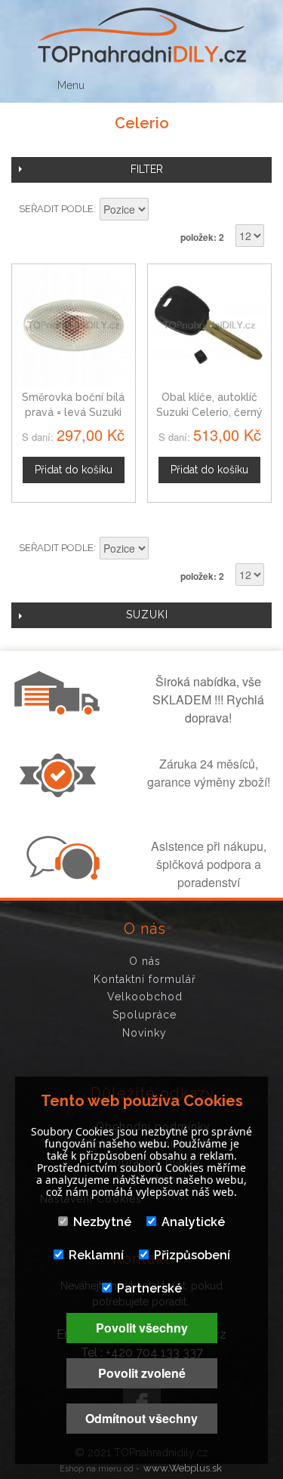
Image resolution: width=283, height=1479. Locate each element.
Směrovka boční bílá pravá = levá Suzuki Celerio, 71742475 (73, 412)
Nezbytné (102, 1222)
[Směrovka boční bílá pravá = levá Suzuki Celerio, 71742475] (73, 325)
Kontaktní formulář (145, 979)
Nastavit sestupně (162, 210)
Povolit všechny (142, 1327)
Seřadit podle (56, 208)
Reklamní (96, 1255)
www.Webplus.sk (182, 1468)
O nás (145, 961)
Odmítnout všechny (141, 1418)
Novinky (144, 1033)
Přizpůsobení (192, 1255)
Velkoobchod (145, 997)
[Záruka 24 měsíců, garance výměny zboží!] (61, 792)
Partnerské (149, 1288)
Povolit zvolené (142, 1373)
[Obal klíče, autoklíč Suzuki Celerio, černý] (209, 325)
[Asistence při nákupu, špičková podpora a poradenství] (61, 875)
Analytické (193, 1222)
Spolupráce (144, 1015)
